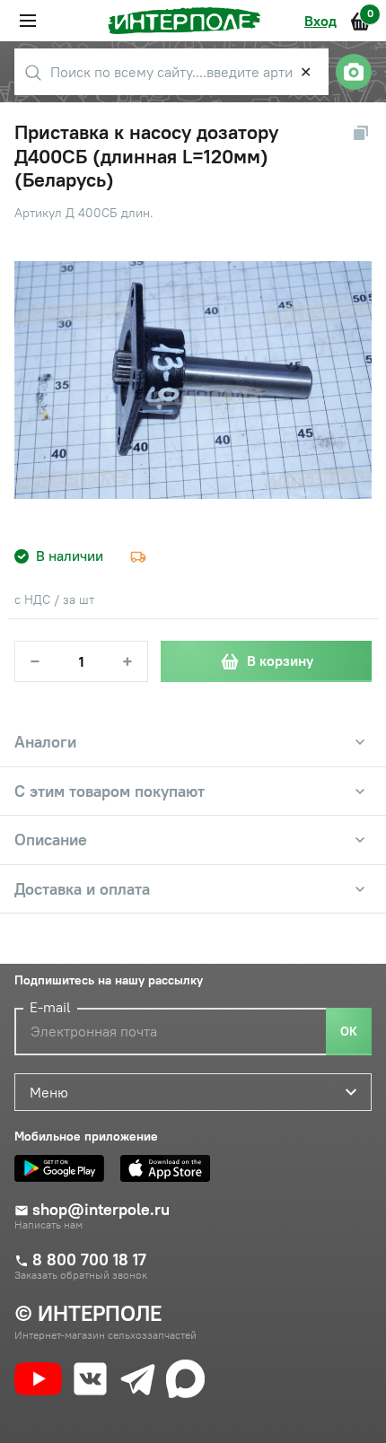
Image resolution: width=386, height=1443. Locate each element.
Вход (320, 21)
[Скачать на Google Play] (63, 1168)
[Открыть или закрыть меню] (27, 20)
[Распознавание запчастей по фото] (354, 72)
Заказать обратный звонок (80, 1275)
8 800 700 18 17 (89, 1260)
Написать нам (48, 1225)
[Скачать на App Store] (169, 1168)
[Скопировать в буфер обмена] (361, 133)
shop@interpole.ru (101, 1210)
